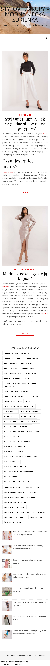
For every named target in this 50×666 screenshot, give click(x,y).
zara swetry (36, 517)
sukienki (5, 286)
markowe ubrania (12, 436)
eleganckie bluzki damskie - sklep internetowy (20, 384)
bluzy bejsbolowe (12, 373)
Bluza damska (33, 358)
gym (28, 401)
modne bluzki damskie (14, 447)
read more (25, 193)
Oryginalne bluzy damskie (16, 482)
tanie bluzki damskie (14, 492)
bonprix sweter (33, 373)
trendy (44, 313)
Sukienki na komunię (25, 270)
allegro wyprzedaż (13, 358)
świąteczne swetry (13, 522)
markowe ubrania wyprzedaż (17, 441)
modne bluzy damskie (14, 452)
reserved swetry (12, 487)
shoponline (25, 115)
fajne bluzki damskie (14, 396)
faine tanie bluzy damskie (16, 391)
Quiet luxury (7, 172)
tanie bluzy (34, 492)
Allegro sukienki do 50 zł (16, 353)
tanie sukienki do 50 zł (15, 502)
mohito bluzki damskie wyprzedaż (20, 457)
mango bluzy (10, 416)
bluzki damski (28, 368)
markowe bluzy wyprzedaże (17, 426)
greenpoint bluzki (13, 401)
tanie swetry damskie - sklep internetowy (24, 512)
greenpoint (34, 396)
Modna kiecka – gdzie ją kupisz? (25, 276)
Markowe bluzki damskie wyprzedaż (21, 421)
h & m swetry (10, 411)
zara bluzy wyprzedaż (15, 517)
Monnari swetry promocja (16, 467)
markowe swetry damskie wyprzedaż (21, 431)
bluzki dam (26, 363)
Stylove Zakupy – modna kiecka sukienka (25, 14)
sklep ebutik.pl (32, 487)
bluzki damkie (10, 368)
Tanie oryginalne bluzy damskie (19, 497)
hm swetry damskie (30, 411)
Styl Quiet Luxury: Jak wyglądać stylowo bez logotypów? (25, 123)
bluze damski (10, 363)
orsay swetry (10, 477)
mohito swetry (11, 462)
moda (45, 133)
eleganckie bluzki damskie (16, 378)
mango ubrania (28, 416)
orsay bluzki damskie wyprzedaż (20, 472)
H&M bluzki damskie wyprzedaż (19, 406)
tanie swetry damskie (14, 507)
